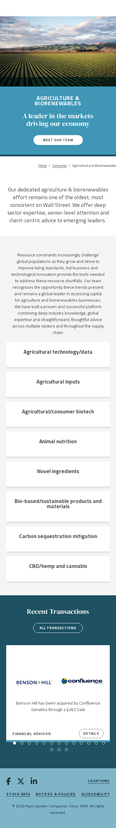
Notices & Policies (56, 794)
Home (42, 166)
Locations (99, 781)
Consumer (59, 166)
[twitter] (20, 782)
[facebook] (8, 782)
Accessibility (95, 794)
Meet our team (58, 140)
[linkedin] (34, 782)
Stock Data (18, 794)
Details (91, 733)
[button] (14, 743)
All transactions (58, 628)
